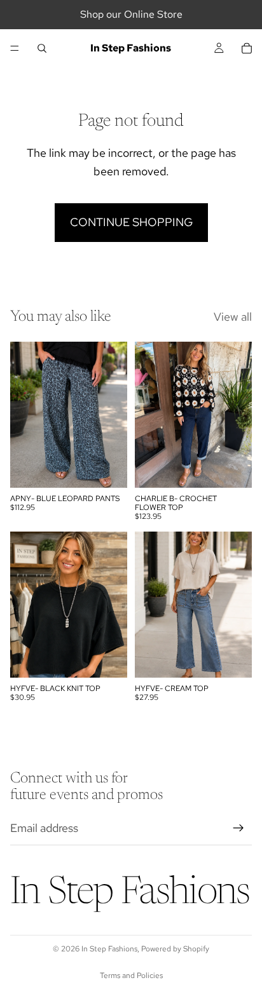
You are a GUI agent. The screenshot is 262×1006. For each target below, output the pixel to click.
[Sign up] (238, 828)
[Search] (42, 48)
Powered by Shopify (175, 949)
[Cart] (247, 48)
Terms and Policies (131, 975)
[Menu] (14, 48)
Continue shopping (131, 222)
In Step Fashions (109, 949)
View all (233, 316)
